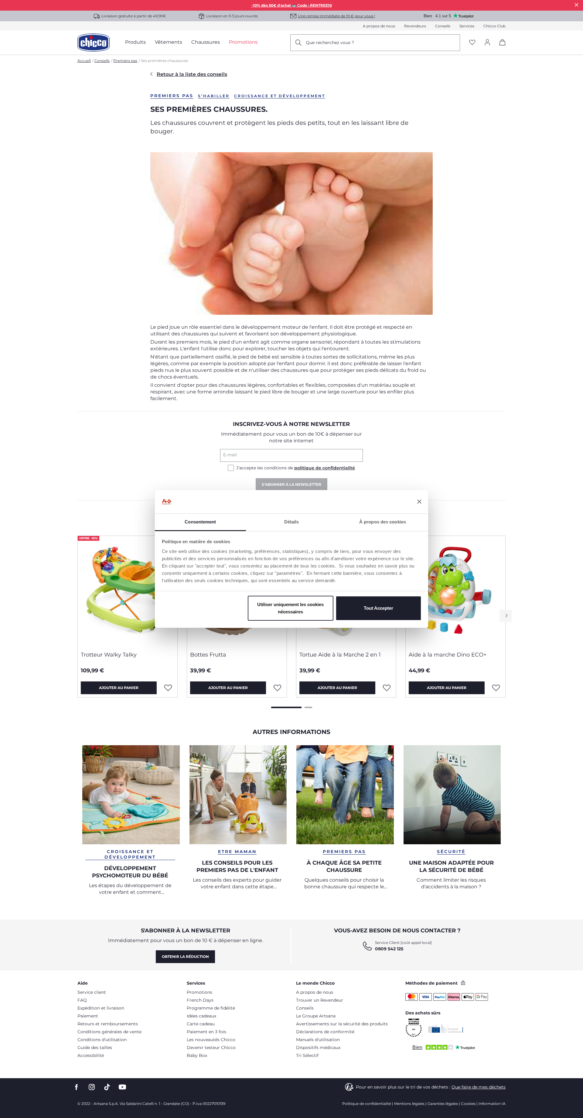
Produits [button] (135, 42)
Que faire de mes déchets (479, 1087)
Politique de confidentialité (366, 1103)
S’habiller (214, 96)
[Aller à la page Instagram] (91, 1087)
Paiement (87, 1016)
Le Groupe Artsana (316, 1016)
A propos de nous (379, 26)
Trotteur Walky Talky (109, 654)
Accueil (84, 60)
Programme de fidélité (211, 1008)
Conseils (442, 26)
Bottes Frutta (208, 654)
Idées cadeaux (201, 1016)
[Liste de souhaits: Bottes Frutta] (277, 687)
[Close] (576, 5)
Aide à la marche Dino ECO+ (447, 654)
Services (466, 26)
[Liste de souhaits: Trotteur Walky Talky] (168, 687)
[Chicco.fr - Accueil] (93, 42)
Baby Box (197, 1055)
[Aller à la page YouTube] (122, 1087)
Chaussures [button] (205, 42)
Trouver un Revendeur (319, 1000)
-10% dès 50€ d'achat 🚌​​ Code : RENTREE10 (291, 5)
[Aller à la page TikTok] (107, 1087)
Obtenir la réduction (185, 956)
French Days (200, 1000)
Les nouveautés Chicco (211, 1039)
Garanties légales (443, 1103)
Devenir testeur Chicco (211, 1047)
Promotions (199, 992)
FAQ (82, 1000)
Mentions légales (409, 1103)
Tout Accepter (378, 608)
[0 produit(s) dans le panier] (500, 47)
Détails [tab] (291, 521)
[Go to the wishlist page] (472, 42)
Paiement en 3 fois (206, 1031)
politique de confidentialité (324, 468)
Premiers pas (125, 60)
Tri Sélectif (307, 1055)
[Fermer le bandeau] (419, 502)
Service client (91, 992)
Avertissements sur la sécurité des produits (342, 1024)
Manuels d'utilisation (318, 1039)
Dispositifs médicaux (318, 1047)
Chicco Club (494, 26)
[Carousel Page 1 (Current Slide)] (286, 707)
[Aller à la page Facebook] (76, 1087)
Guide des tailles (94, 1047)
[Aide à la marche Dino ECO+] (455, 591)
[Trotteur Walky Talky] (127, 591)
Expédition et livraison (100, 1008)
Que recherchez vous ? (330, 42)
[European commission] (445, 1028)
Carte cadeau (201, 1024)
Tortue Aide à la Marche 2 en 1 (340, 654)
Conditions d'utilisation (102, 1039)
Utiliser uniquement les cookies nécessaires (290, 608)
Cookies (468, 1103)
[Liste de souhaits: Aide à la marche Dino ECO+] (495, 687)
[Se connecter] (487, 42)
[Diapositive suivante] (505, 616)
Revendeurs (415, 26)
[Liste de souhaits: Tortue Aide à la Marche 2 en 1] (386, 687)
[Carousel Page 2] (308, 707)
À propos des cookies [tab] (382, 521)
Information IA (492, 1103)
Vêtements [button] (168, 42)
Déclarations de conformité (325, 1031)
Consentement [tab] (200, 521)
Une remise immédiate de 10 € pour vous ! (336, 16)
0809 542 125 (389, 949)
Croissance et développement (279, 96)
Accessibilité (90, 1055)
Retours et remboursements (107, 1024)
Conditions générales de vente (109, 1031)
